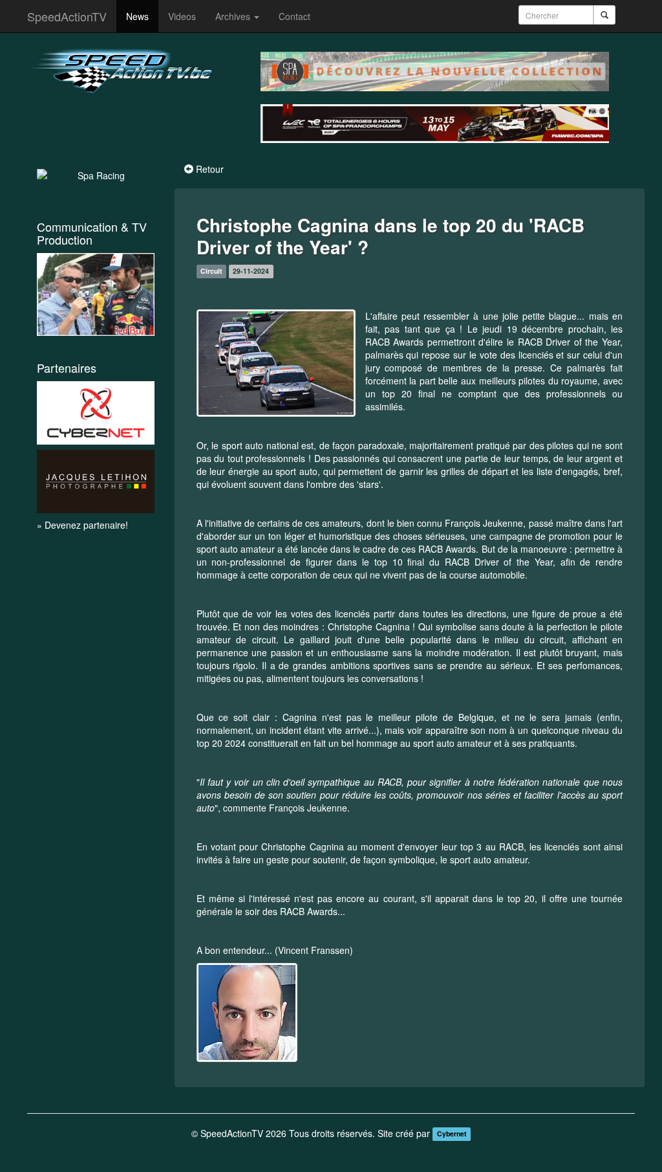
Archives (234, 16)
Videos (182, 16)
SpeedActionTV (67, 16)
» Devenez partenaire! (82, 524)
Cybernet (452, 1134)
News (137, 16)
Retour (210, 168)
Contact (294, 16)
